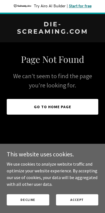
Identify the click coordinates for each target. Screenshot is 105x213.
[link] (52, 32)
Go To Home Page (52, 106)
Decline (27, 200)
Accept (77, 200)
